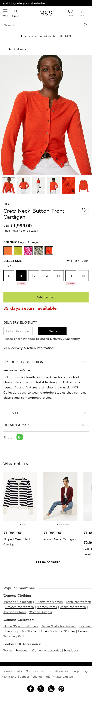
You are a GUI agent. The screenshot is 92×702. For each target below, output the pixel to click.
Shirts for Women (78, 602)
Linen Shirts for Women (58, 631)
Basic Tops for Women (21, 631)
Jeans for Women (73, 607)
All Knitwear (18, 49)
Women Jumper (40, 612)
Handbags (71, 650)
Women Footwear (16, 650)
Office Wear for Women (20, 626)
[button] (20, 524)
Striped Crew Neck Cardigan (17, 541)
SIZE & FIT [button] (11, 413)
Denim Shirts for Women (58, 626)
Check (52, 331)
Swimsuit (85, 626)
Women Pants (47, 607)
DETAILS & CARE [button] (17, 425)
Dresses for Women (19, 607)
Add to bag (46, 297)
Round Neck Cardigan (59, 539)
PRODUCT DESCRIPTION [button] (23, 362)
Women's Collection (17, 602)
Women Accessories (46, 650)
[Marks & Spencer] (46, 16)
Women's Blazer (14, 612)
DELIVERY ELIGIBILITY (20, 322)
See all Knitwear (48, 562)
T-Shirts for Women (49, 602)
